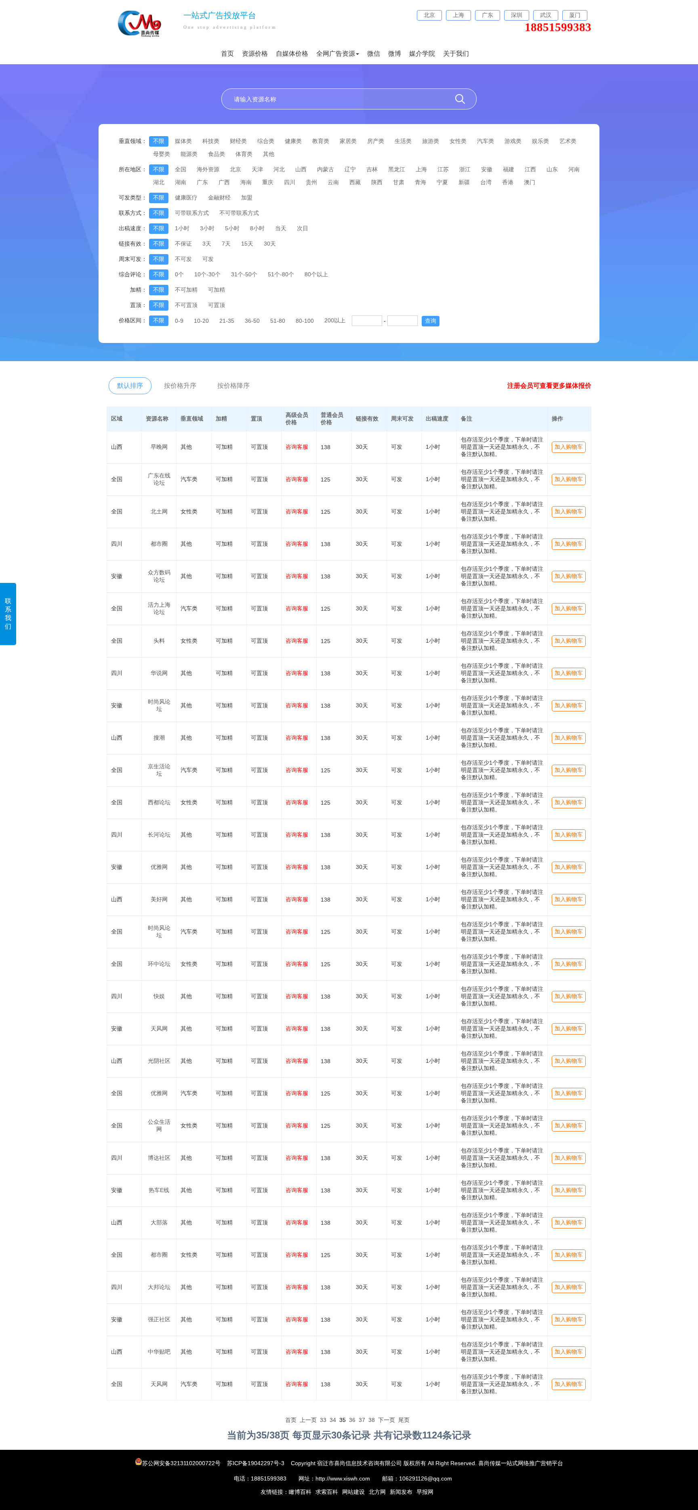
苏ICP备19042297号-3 (255, 1463)
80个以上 (316, 274)
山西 (301, 169)
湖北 (158, 182)
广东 (202, 182)
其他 (268, 154)
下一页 (386, 1420)
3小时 (207, 228)
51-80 (277, 321)
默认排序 (130, 385)
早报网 (424, 1492)
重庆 (267, 182)
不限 (158, 141)
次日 (302, 228)
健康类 (293, 141)
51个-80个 (281, 274)
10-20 (201, 321)
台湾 (486, 182)
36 (352, 1420)
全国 (180, 169)
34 (333, 1420)
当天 (280, 228)
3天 (206, 243)
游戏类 (513, 141)
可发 (208, 259)
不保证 (183, 243)
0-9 (179, 321)
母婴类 (161, 154)
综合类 (265, 141)
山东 (552, 169)
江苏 (443, 169)
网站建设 (353, 1492)
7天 (226, 243)
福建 (508, 169)
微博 (394, 53)
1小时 (182, 228)
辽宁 (350, 169)
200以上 (334, 320)
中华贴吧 (159, 1351)
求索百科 (326, 1492)
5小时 (232, 228)
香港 (507, 182)
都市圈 (159, 543)
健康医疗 (186, 197)
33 (323, 1420)
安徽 (486, 169)
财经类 (238, 141)
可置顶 (216, 305)
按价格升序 (180, 385)
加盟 (246, 197)
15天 (247, 243)
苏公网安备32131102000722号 (182, 1463)
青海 (420, 182)
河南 (574, 169)
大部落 (159, 1222)
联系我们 (8, 613)
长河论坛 (159, 834)
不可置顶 (186, 305)
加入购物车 (569, 447)
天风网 (159, 1028)
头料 (159, 640)
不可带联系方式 (239, 213)
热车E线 (159, 1190)
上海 (421, 169)
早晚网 (159, 447)
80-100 (305, 321)
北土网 (159, 511)
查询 (430, 321)
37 (362, 1420)
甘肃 (398, 182)
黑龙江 (396, 169)
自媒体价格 (292, 53)
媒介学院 (422, 53)
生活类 (403, 141)
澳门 (529, 182)
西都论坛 (159, 802)
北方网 (377, 1492)
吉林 (372, 169)
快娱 (159, 996)
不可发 (183, 259)
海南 (246, 182)
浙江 (465, 169)
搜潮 (159, 737)
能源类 (189, 154)
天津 (257, 169)
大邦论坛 (159, 1287)
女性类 (458, 141)
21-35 (226, 321)
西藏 (355, 182)
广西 (224, 182)
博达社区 (159, 1158)
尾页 (404, 1420)
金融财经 (219, 197)
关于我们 (456, 53)
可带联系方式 (192, 213)
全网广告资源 (335, 53)
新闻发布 (401, 1492)
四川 (289, 182)
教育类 (320, 141)
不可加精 (186, 289)
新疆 (464, 182)
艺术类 (567, 141)
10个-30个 (207, 274)
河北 (279, 169)
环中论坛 (159, 964)
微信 (373, 53)
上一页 (308, 1420)
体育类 (243, 154)
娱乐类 (540, 141)
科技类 (210, 141)
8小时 (257, 228)
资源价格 (255, 53)
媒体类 (183, 141)
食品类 (216, 154)
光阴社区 (159, 1061)
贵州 (311, 182)
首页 (227, 53)
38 (371, 1420)
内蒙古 (325, 169)
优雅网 (159, 867)
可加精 (216, 289)
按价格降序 (233, 385)
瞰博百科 (300, 1492)
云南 (333, 182)
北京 (235, 169)
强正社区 (159, 1319)
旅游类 (430, 141)
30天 (270, 243)
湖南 (180, 182)
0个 (179, 274)
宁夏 (442, 182)
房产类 (375, 141)
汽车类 (485, 141)
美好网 (159, 899)
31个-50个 (244, 274)
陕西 (377, 182)
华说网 (159, 673)
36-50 (252, 321)
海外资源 (208, 169)
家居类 (348, 141)
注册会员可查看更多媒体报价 (549, 385)
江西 (530, 169)
